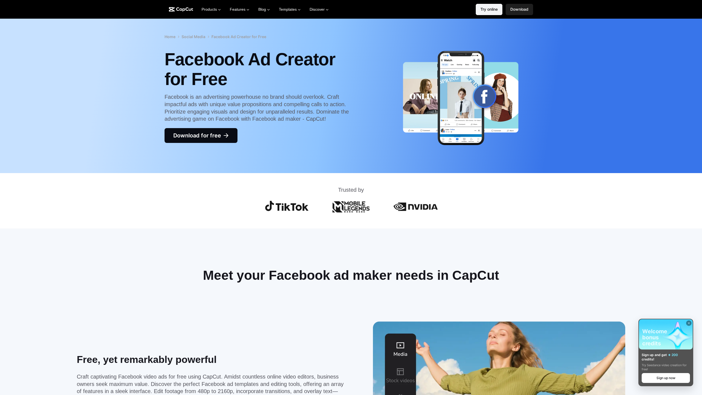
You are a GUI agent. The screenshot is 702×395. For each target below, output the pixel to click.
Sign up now (665, 378)
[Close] (689, 323)
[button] (519, 9)
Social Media (193, 36)
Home (170, 36)
